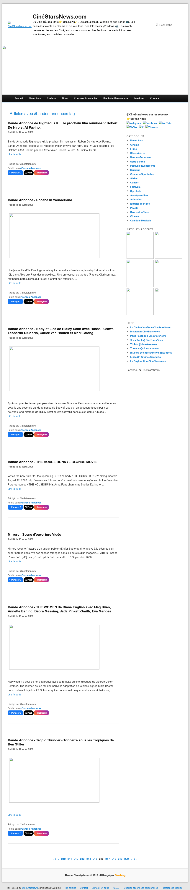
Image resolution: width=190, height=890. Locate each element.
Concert (134, 182)
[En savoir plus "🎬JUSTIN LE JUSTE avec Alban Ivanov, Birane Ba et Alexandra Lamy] (140, 257)
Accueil (18, 98)
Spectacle (135, 191)
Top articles (70, 887)
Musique (139, 98)
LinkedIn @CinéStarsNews (145, 357)
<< (54, 859)
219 (120, 859)
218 (114, 859)
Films (65, 98)
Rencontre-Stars (139, 212)
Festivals (135, 186)
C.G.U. (116, 887)
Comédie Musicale (140, 220)
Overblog (120, 875)
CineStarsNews (30, 887)
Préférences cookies (172, 887)
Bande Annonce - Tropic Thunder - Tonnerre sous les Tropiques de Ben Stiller (61, 742)
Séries (133, 178)
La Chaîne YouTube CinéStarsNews (150, 327)
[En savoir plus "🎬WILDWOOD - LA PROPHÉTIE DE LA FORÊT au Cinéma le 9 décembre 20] (168, 286)
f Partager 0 (15, 173)
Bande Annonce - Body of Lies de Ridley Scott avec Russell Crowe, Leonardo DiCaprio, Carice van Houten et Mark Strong (61, 330)
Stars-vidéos (137, 153)
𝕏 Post (28, 173)
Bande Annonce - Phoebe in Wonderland (40, 200)
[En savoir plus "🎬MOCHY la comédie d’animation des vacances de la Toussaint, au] (140, 314)
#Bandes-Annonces (30, 168)
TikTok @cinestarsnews (143, 344)
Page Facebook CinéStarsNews (148, 335)
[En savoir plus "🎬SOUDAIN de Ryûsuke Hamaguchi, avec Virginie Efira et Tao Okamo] (168, 257)
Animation (136, 199)
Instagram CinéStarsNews (145, 331)
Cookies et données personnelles (141, 887)
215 (95, 859)
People (134, 208)
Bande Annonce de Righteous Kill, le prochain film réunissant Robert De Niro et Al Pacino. (62, 125)
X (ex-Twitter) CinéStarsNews (146, 340)
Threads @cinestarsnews (144, 348)
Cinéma (51, 98)
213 (82, 859)
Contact (154, 98)
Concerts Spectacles (85, 98)
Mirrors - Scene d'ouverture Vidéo (34, 534)
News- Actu (136, 140)
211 (70, 859)
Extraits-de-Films (140, 203)
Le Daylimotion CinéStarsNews (148, 361)
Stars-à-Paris (137, 161)
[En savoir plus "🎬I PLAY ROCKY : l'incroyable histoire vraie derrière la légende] (168, 314)
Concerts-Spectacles (142, 174)
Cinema (134, 216)
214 (88, 859)
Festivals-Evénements (142, 165)
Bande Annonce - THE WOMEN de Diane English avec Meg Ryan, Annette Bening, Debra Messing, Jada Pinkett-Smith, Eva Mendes (59, 609)
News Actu (35, 98)
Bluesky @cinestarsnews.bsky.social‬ (151, 352)
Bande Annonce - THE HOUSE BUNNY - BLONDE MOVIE (52, 461)
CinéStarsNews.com (60, 16)
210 (63, 859)
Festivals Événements (115, 98)
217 (107, 859)
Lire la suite (14, 154)
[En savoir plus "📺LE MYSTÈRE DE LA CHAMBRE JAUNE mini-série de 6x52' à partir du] (140, 286)
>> (135, 859)
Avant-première (139, 195)
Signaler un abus (100, 887)
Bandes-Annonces (140, 157)
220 (126, 859)
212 (76, 859)
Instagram (41, 173)
